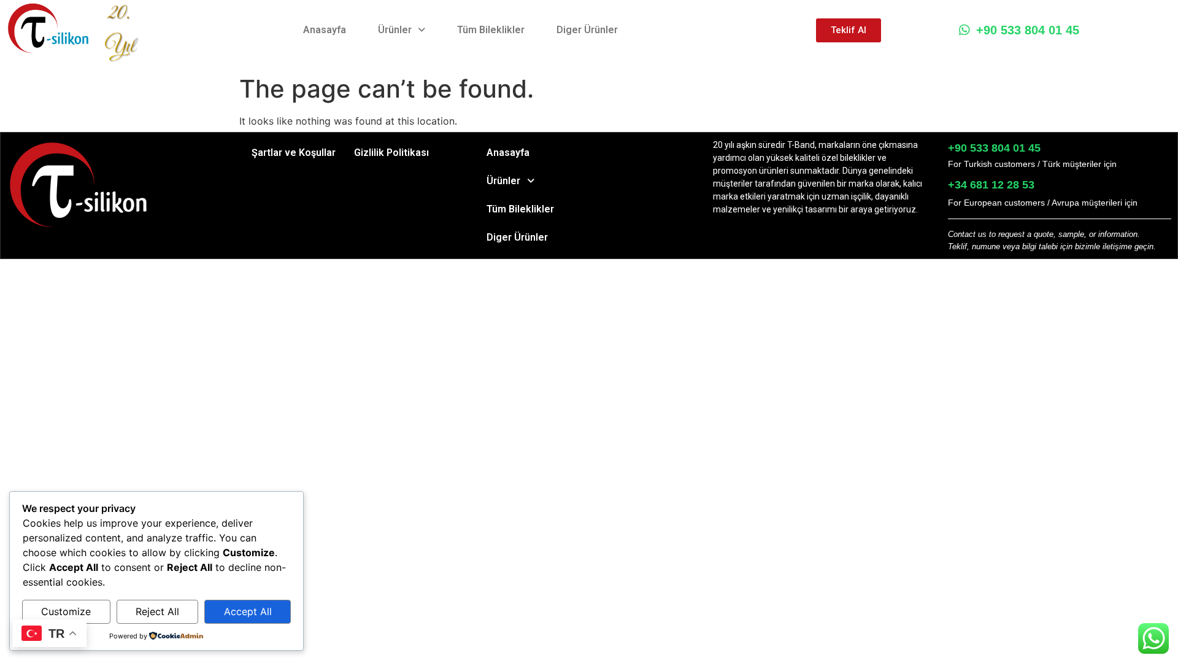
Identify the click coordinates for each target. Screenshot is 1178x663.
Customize (66, 611)
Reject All (157, 611)
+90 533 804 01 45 (1027, 30)
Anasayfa (324, 30)
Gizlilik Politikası (391, 152)
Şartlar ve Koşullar (294, 152)
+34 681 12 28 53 (991, 185)
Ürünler (395, 30)
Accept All (248, 611)
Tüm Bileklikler (491, 30)
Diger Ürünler (587, 30)
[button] (401, 30)
